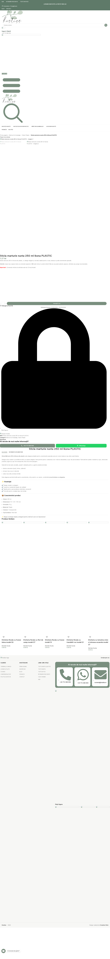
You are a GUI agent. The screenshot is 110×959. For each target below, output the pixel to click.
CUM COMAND (42, 676)
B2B (39, 679)
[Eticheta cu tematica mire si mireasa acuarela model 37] (98, 578)
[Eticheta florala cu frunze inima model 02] (12, 578)
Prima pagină (3, 135)
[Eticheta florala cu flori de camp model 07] (33, 578)
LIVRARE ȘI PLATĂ (5, 669)
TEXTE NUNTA (42, 669)
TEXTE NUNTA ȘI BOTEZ (44, 666)
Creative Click (104, 925)
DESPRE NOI (22, 669)
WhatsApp (82, 445)
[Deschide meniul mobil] (11, 84)
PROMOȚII (21, 674)
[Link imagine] (87, 863)
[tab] (4, 452)
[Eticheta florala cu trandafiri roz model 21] (77, 578)
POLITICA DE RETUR (6, 676)
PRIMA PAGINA (23, 666)
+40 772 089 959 (28, 445)
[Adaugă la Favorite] (4, 637)
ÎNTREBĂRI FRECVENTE (44, 674)
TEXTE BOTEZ (42, 671)
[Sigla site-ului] (12, 17)
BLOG (20, 671)
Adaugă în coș (56, 303)
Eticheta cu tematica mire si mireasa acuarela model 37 (98, 642)
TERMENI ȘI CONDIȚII (6, 666)
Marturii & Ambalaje (14, 135)
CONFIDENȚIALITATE (6, 674)
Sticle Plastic (25, 135)
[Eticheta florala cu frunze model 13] (55, 578)
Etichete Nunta (6, 646)
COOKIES (3, 671)
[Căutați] (105, 25)
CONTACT (22, 676)
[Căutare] (12, 113)
